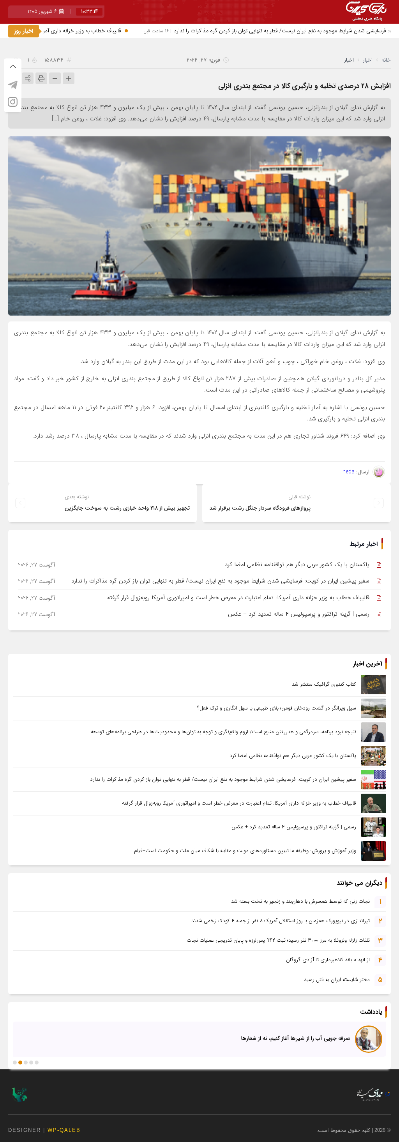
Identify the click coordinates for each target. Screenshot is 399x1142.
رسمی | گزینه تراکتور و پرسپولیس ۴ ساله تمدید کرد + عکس (298, 614)
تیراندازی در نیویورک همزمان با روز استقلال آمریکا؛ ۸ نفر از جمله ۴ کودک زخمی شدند (280, 921)
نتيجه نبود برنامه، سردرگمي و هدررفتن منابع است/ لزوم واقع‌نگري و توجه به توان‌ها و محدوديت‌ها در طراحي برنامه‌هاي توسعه (223, 732)
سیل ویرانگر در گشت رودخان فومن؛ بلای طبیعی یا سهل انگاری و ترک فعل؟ (276, 708)
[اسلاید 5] (15, 1062)
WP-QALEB (64, 1130)
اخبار (368, 60)
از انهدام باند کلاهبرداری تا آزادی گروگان (328, 960)
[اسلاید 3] (26, 1062)
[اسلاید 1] (37, 1062)
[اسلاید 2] (31, 1062)
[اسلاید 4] (20, 1062)
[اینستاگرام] (12, 101)
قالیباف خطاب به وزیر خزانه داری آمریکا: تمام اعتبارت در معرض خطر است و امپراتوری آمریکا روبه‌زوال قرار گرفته (238, 597)
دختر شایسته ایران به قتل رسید (337, 980)
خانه (386, 60)
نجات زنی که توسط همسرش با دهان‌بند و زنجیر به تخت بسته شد (300, 901)
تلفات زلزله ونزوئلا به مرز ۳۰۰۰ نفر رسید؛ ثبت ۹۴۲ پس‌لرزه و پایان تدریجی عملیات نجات (278, 940)
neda (349, 472)
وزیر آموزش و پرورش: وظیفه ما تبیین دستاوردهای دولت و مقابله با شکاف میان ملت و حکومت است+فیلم (245, 851)
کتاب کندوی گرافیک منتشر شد (324, 684)
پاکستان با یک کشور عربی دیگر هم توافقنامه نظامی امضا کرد (297, 564)
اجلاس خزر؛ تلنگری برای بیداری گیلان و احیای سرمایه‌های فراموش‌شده (270, 1038)
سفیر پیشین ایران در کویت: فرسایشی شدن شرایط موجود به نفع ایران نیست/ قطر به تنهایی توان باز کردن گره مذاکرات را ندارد (220, 581)
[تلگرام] (12, 84)
